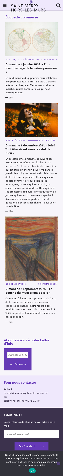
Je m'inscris (25, 446)
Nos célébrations (29, 59)
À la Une (10, 59)
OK (32, 470)
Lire (11, 97)
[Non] (58, 463)
